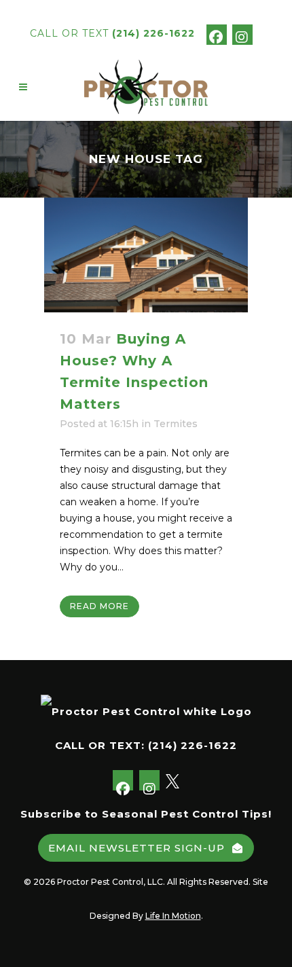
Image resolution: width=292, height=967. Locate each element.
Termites (175, 424)
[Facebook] (216, 34)
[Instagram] (242, 34)
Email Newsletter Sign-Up (136, 847)
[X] (265, 34)
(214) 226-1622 (153, 33)
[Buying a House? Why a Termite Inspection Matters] (146, 255)
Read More (99, 606)
